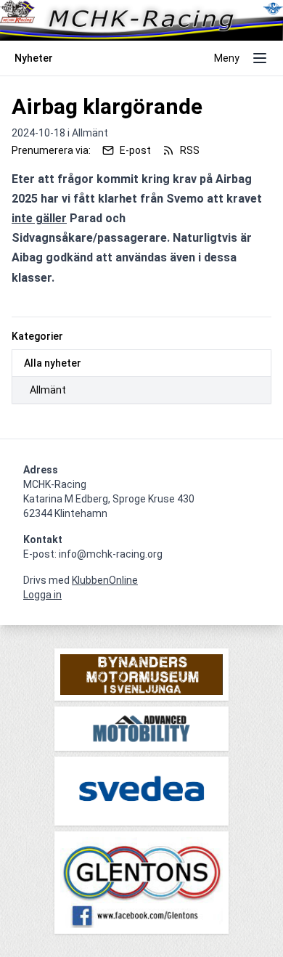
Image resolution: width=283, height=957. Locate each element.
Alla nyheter (52, 363)
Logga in (42, 594)
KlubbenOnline (105, 580)
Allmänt (48, 390)
